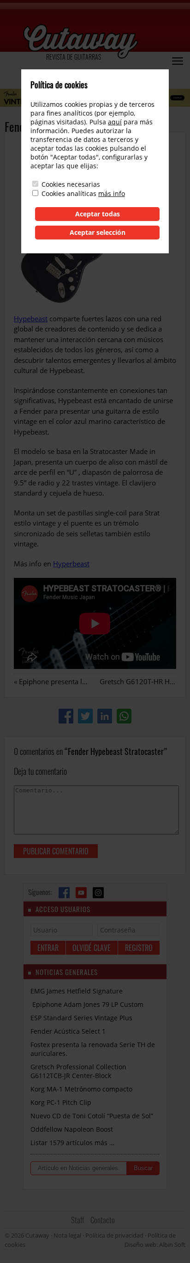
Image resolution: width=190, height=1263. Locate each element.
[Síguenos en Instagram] (98, 892)
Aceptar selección (97, 232)
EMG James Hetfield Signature (76, 991)
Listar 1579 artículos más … (72, 1142)
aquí (115, 121)
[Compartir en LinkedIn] (104, 716)
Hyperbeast (71, 563)
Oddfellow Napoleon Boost (71, 1129)
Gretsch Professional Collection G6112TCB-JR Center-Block (78, 1071)
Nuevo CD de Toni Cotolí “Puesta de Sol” (91, 1115)
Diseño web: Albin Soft (155, 1244)
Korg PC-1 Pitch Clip (60, 1102)
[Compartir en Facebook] (66, 716)
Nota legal (67, 1235)
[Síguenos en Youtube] (81, 892)
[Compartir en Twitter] (85, 716)
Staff (77, 1220)
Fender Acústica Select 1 (68, 1031)
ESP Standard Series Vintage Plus (81, 1017)
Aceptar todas (97, 213)
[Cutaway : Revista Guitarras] (80, 42)
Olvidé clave (91, 947)
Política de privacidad (114, 1235)
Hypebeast (31, 318)
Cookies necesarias (71, 184)
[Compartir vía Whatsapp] (124, 716)
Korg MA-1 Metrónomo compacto (81, 1089)
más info (111, 193)
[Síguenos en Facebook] (64, 892)
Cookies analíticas (69, 193)
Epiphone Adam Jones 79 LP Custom (86, 1004)
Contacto (102, 1220)
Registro (139, 947)
